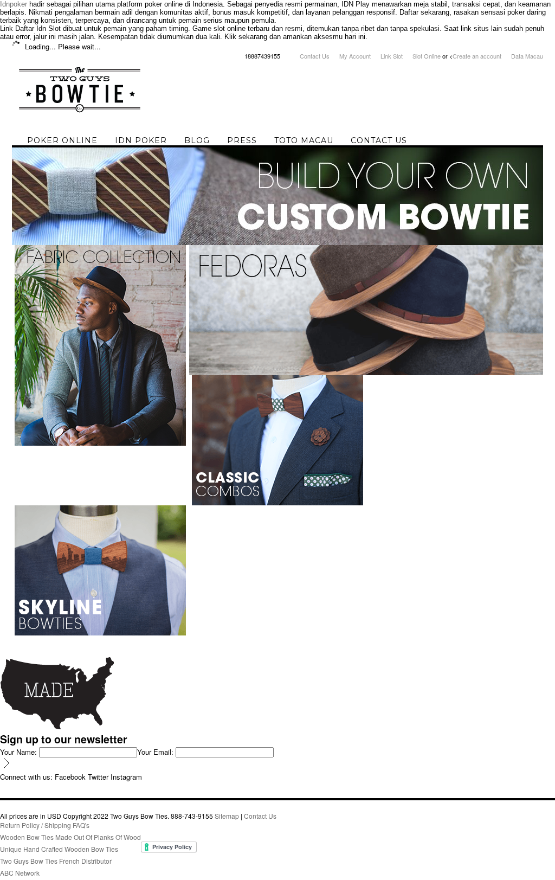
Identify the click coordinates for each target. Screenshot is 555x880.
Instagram (126, 777)
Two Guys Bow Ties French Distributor (56, 860)
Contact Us (315, 56)
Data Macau (527, 56)
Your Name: (18, 752)
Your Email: (155, 752)
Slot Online (426, 56)
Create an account (477, 56)
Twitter (98, 777)
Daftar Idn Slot (38, 28)
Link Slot (391, 56)
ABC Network (20, 872)
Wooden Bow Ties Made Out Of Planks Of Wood (70, 837)
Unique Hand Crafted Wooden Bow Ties (59, 848)
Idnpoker (13, 4)
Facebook (70, 777)
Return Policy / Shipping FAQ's (44, 825)
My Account (355, 56)
